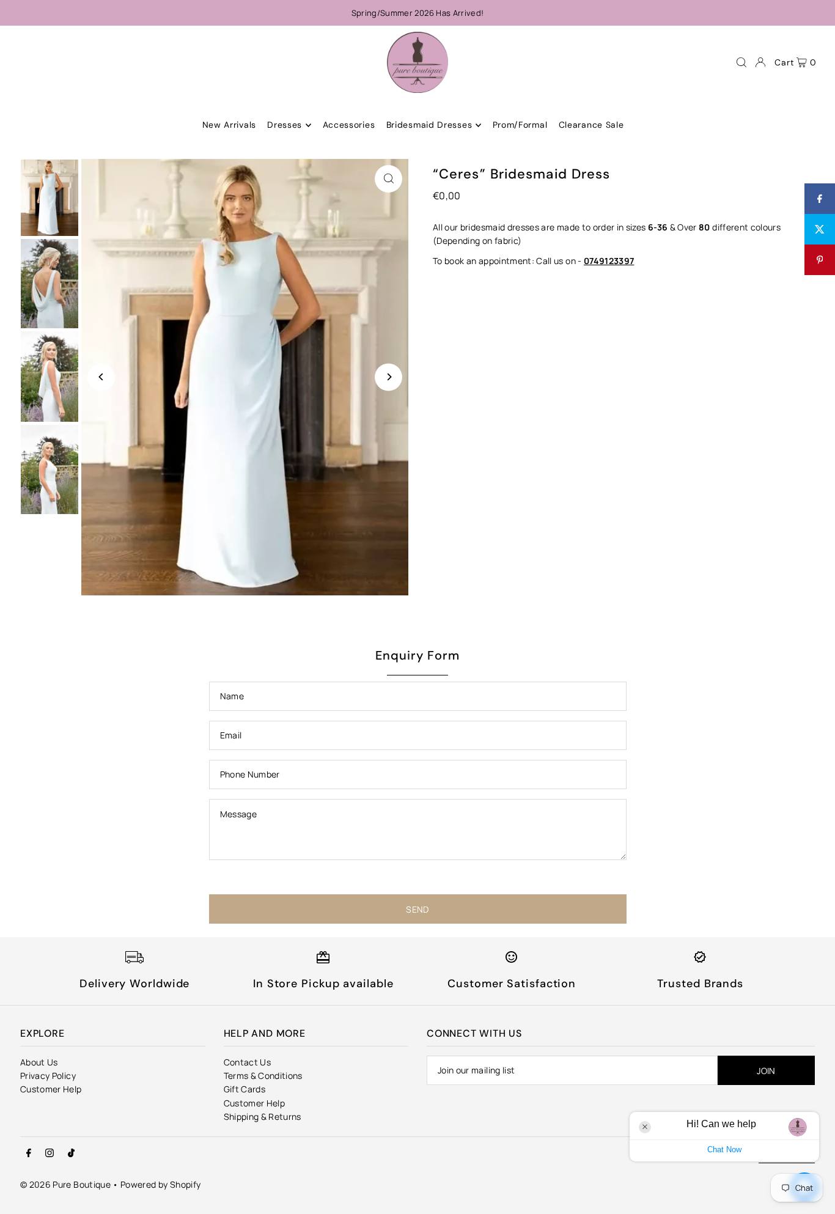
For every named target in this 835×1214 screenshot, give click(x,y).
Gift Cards (245, 1089)
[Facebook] (28, 1153)
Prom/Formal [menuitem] (520, 125)
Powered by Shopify (160, 1184)
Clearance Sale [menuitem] (591, 125)
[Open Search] (741, 62)
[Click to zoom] (388, 179)
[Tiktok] (71, 1153)
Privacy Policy (48, 1075)
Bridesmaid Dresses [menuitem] (429, 125)
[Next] (388, 377)
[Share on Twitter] (819, 229)
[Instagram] (49, 1153)
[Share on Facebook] (819, 198)
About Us (39, 1062)
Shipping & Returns (262, 1116)
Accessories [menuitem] (349, 125)
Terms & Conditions (263, 1075)
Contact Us (247, 1062)
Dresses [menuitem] (284, 125)
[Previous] (101, 377)
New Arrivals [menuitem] (229, 125)
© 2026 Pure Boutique (65, 1184)
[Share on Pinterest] (819, 260)
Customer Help (51, 1089)
